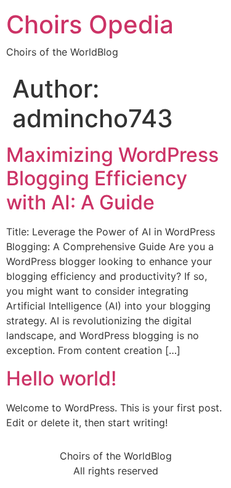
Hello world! (61, 378)
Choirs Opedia (90, 24)
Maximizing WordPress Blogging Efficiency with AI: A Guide (112, 178)
